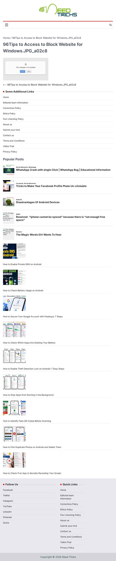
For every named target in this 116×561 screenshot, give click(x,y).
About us (7, 124)
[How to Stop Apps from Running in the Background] (14, 381)
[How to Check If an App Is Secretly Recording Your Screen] (14, 460)
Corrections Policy (12, 108)
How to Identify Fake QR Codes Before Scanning (27, 421)
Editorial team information (15, 102)
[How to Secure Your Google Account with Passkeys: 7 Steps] (14, 303)
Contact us (8, 135)
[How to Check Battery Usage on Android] (14, 277)
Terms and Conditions (13, 140)
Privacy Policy (10, 151)
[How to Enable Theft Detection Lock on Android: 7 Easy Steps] (14, 355)
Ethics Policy (9, 113)
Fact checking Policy (13, 119)
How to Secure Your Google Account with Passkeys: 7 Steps (33, 316)
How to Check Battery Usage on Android (23, 290)
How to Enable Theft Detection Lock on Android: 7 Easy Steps (33, 368)
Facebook (8, 490)
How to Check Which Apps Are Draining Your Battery (29, 342)
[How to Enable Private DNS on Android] (14, 251)
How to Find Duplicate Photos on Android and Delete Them (32, 447)
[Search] (110, 25)
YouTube (7, 506)
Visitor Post (8, 146)
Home (6, 97)
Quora (6, 522)
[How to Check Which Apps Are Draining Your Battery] (14, 329)
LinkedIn (7, 511)
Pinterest (7, 517)
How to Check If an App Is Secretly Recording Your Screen (32, 473)
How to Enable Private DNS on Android (22, 264)
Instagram (8, 501)
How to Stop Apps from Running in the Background (28, 395)
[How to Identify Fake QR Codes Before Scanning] (14, 407)
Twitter (6, 495)
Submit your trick (11, 130)
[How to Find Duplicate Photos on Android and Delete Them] (14, 434)
